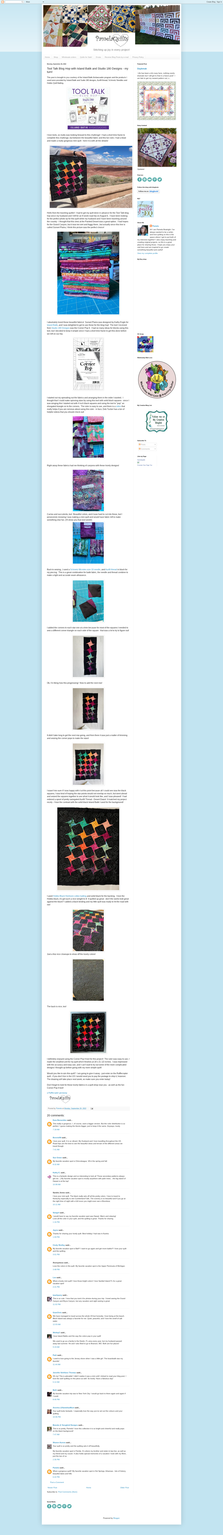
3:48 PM (56, 1269)
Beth (55, 1390)
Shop (56, 57)
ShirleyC (56, 1332)
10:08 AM (57, 1184)
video (118, 406)
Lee (54, 1277)
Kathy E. (56, 1173)
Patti (55, 1355)
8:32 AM (56, 1164)
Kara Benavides (60, 1120)
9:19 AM (56, 1347)
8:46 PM (56, 1399)
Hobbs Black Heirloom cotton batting (69, 896)
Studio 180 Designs (60, 328)
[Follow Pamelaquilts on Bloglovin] (148, 192)
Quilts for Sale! (86, 57)
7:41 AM (56, 1150)
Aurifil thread (111, 569)
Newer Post (52, 1488)
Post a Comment (57, 1482)
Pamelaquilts (141, 460)
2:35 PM (56, 1460)
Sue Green (57, 1158)
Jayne (55, 1230)
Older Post (124, 1488)
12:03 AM (57, 1324)
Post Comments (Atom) (67, 1492)
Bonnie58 (57, 1138)
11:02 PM (57, 1304)
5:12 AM (56, 1382)
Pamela (56, 1468)
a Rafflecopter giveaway (57, 1093)
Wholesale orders (69, 57)
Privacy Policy (138, 57)
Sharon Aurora (59, 1442)
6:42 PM (56, 1477)
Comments (145, 449)
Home (47, 57)
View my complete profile (147, 253)
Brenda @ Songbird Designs (65, 1425)
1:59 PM (56, 1237)
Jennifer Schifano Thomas (64, 1373)
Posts (142, 444)
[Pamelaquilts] (138, 463)
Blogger (116, 1518)
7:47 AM (56, 1434)
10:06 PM (57, 1417)
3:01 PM (56, 1254)
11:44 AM (56, 1364)
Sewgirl (56, 1213)
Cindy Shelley (59, 1245)
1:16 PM (56, 1222)
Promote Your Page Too (144, 465)
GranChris (57, 1312)
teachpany (57, 1295)
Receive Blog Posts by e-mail (117, 57)
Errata (98, 57)
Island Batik (52, 325)
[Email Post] (91, 1108)
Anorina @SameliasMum (63, 1408)
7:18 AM (56, 1130)
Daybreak (142, 68)
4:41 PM (56, 1287)
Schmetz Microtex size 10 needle (85, 569)
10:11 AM (56, 1204)
